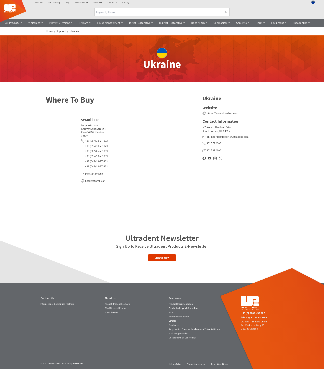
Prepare (83, 22)
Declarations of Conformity (182, 337)
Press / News (111, 312)
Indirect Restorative (170, 22)
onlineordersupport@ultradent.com (228, 136)
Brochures (174, 324)
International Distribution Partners (57, 303)
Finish (258, 22)
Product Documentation (181, 303)
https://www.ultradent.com (222, 113)
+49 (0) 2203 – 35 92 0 (253, 313)
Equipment (277, 22)
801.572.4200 (214, 143)
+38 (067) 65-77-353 (96, 151)
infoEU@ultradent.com (254, 317)
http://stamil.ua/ (95, 180)
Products (39, 2)
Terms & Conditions (219, 364)
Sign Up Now (162, 257)
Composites (220, 22)
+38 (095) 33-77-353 (96, 156)
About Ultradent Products (117, 303)
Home (49, 31)
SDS (171, 312)
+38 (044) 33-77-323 (96, 161)
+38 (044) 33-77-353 (96, 166)
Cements (241, 22)
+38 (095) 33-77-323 (96, 145)
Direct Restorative (139, 22)
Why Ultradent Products (117, 308)
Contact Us (112, 2)
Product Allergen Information (183, 308)
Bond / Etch (198, 22)
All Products (12, 22)
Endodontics (300, 22)
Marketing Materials (179, 333)
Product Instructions (179, 316)
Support (61, 31)
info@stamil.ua (94, 173)
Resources (97, 2)
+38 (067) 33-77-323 (96, 140)
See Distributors (81, 2)
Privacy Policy (175, 364)
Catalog (125, 2)
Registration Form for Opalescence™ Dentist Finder (195, 329)
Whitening (34, 22)
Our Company (54, 2)
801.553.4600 (214, 150)
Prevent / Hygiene (59, 22)
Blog (67, 2)
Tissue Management (108, 22)
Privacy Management (196, 364)
